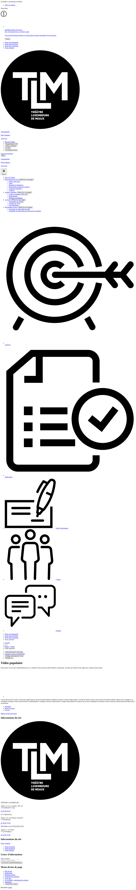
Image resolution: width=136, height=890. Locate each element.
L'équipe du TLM (14, 203)
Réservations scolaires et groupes (19, 187)
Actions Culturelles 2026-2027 (18, 194)
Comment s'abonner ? (15, 188)
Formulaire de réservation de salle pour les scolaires (25, 211)
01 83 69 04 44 (5, 811)
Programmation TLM (11, 144)
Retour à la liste (10, 708)
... (6, 645)
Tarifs (10, 183)
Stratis (10, 887)
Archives (11, 190)
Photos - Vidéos (10, 646)
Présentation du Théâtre (16, 202)
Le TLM (8, 148)
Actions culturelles (11, 146)
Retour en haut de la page (9, 713)
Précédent (8, 706)
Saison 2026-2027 (14, 181)
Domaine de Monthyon (16, 185)
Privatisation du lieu (11, 150)
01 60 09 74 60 (5, 823)
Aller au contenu (10, 5)
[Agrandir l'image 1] (25, 696)
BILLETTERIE (10, 142)
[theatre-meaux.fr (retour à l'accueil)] (40, 128)
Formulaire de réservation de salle (19, 209)
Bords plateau (13, 196)
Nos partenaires (14, 205)
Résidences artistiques (16, 198)
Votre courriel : (5, 859)
